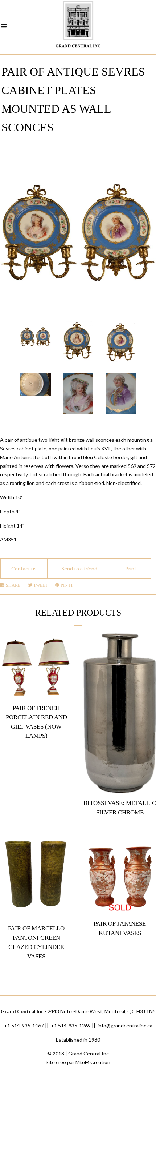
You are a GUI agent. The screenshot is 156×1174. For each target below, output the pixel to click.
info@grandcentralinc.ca (125, 1025)
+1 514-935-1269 (71, 1025)
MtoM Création (92, 1062)
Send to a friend (79, 568)
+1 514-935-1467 (24, 1025)
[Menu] (4, 27)
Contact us (24, 568)
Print (130, 568)
